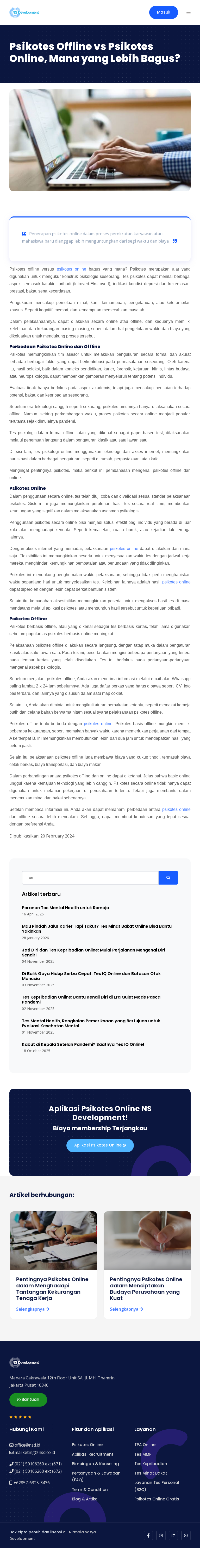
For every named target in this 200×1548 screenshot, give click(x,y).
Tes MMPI (143, 1454)
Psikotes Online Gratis (156, 1499)
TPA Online (144, 1444)
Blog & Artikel (85, 1499)
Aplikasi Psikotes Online (98, 1145)
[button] (188, 12)
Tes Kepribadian (150, 1463)
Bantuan (30, 1399)
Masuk (163, 12)
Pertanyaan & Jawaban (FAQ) (96, 1476)
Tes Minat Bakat (150, 1473)
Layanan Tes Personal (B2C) (156, 1486)
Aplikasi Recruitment (93, 1454)
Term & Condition (90, 1489)
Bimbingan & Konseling (95, 1463)
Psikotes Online (87, 1444)
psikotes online (71, 269)
